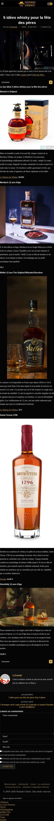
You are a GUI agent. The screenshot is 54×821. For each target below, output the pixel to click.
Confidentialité (23, 784)
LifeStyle (4, 802)
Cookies (33, 784)
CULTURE (4, 814)
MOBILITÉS (5, 812)
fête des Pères (38, 75)
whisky (24, 75)
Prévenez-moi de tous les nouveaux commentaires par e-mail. (26, 759)
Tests (2, 817)
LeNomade (13, 27)
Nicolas (3, 579)
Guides (3, 819)
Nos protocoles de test (13, 787)
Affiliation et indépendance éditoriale (35, 787)
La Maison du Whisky (9, 177)
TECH (3, 807)
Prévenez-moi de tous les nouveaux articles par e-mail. (23, 762)
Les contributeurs (44, 784)
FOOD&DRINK (6, 809)
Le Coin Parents (7, 804)
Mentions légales (10, 784)
